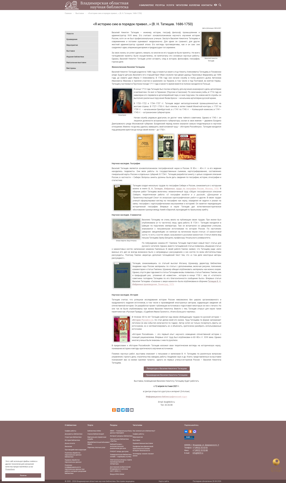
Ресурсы (160, 5)
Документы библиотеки (73, 434)
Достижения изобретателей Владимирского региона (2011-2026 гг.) (120, 469)
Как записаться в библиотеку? (144, 431)
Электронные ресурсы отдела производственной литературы (121, 462)
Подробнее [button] (10, 469)
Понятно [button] (23, 475)
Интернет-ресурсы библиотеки (121, 436)
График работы (70, 431)
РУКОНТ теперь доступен (119, 451)
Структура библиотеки (73, 437)
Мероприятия (72, 45)
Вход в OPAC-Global (117, 474)
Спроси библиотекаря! (95, 434)
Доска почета (70, 443)
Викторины (71, 68)
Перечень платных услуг (96, 447)
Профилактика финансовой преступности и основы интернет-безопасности (143, 448)
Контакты (206, 5)
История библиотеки (72, 440)
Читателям (182, 5)
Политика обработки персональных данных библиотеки (73, 455)
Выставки (80, 13)
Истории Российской (142, 320)
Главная (68, 13)
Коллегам (194, 5)
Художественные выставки (143, 443)
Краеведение (71, 39)
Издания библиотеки (75, 57)
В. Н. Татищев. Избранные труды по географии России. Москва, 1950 (183, 188)
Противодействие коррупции (75, 450)
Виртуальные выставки (76, 62)
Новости (70, 34)
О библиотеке (146, 5)
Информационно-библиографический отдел (166, 396)
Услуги (170, 5)
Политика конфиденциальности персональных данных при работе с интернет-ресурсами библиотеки (75, 469)
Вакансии (68, 446)
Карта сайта (164, 481)
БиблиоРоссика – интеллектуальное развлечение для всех (118, 446)
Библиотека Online (94, 431)
